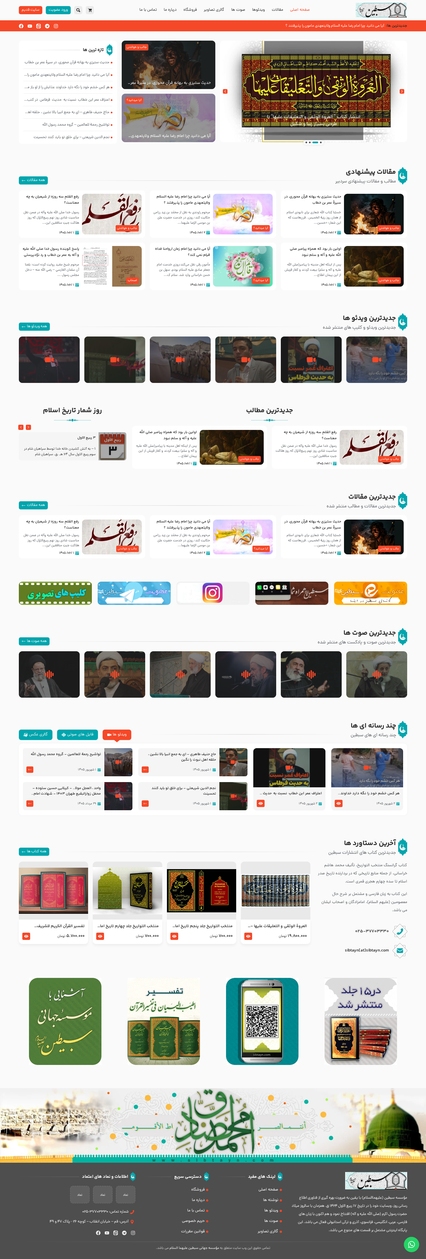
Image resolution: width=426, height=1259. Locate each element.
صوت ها (238, 10)
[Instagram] (56, 26)
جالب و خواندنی (137, 47)
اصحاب (132, 280)
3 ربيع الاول (86, 438)
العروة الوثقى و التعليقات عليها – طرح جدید (278, 926)
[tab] (117, 735)
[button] (402, 91)
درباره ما (170, 10)
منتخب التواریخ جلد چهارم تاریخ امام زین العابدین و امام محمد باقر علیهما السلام (128, 926)
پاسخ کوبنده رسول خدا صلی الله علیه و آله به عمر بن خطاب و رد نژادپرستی (51, 252)
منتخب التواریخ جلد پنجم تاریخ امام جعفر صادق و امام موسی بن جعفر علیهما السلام (202, 926)
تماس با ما (148, 10)
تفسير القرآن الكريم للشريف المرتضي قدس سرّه (61, 926)
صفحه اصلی (300, 10)
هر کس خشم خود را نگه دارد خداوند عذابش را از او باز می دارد (370, 794)
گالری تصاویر (214, 10)
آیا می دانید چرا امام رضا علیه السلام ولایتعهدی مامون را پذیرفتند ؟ (171, 136)
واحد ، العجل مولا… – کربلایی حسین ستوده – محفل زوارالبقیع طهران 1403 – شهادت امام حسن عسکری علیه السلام (66, 791)
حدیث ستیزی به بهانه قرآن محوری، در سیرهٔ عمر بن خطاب (170, 83)
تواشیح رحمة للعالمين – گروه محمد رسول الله (66, 754)
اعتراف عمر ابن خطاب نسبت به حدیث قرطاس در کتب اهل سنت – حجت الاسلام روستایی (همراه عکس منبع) (289, 794)
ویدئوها (258, 10)
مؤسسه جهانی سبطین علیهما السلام (194, 1248)
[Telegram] (47, 26)
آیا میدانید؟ (134, 100)
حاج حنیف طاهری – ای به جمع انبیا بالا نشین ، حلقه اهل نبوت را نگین (182, 757)
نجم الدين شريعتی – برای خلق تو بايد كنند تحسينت (184, 791)
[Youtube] (30, 26)
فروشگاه (190, 10)
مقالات (277, 10)
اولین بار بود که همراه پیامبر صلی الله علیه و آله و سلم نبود (315, 252)
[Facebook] (21, 26)
